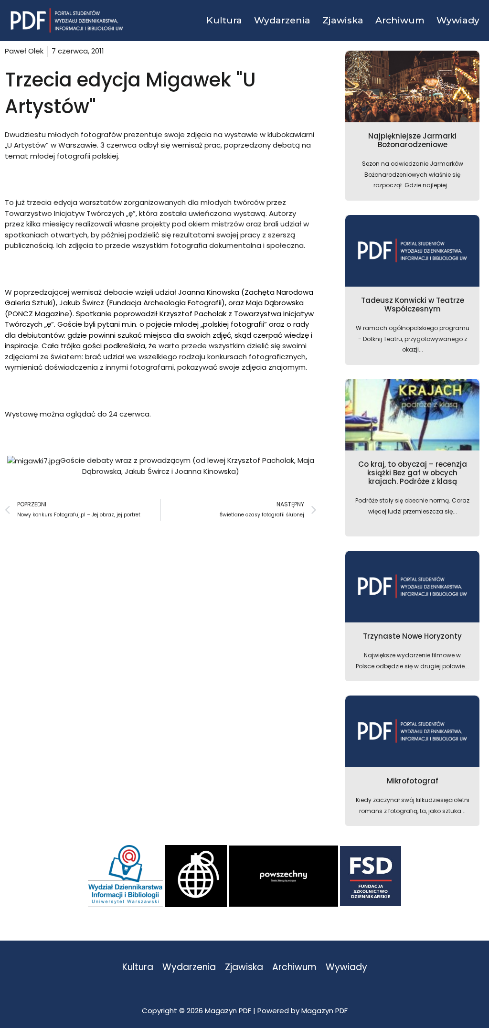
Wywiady (346, 967)
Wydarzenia (189, 967)
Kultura (137, 967)
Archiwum (294, 967)
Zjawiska (244, 967)
